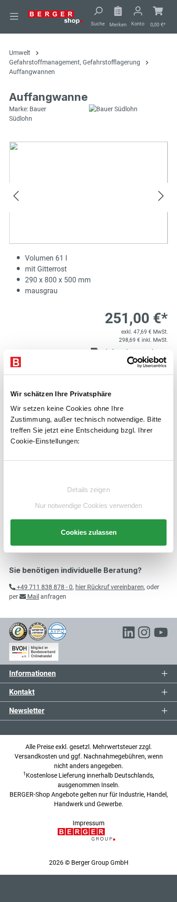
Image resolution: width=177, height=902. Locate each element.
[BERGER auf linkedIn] (129, 633)
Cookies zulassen (89, 532)
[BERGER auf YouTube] (161, 633)
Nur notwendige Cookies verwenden (88, 505)
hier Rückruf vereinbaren (109, 587)
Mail (32, 596)
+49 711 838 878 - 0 (44, 587)
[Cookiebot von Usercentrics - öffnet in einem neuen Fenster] (127, 362)
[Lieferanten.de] (38, 631)
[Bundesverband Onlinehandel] (34, 650)
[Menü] (14, 16)
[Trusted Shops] (18, 631)
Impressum (88, 823)
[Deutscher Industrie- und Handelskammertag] (57, 631)
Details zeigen (88, 489)
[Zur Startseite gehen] (55, 16)
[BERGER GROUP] (88, 839)
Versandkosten (36, 756)
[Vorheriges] (16, 197)
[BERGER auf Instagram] (144, 633)
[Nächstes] (161, 197)
